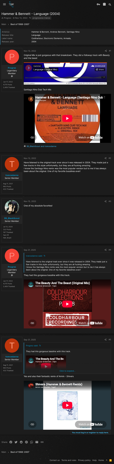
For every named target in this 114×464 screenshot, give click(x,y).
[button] (4, 4)
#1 (110, 51)
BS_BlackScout (11, 218)
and (41, 146)
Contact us (55, 460)
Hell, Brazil (7, 238)
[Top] (107, 460)
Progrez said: (32, 345)
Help (94, 460)
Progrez (7, 18)
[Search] (110, 4)
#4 (110, 250)
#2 (110, 158)
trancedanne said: (34, 256)
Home (101, 460)
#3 (110, 201)
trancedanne (11, 175)
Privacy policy (84, 460)
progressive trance (41, 18)
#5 (110, 339)
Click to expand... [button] (68, 371)
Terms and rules (68, 460)
